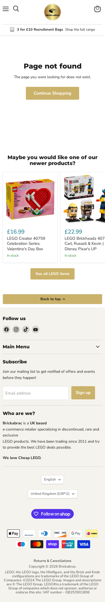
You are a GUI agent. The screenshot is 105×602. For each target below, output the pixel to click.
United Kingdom (50, 493)
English (50, 479)
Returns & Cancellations (52, 560)
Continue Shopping (52, 93)
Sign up (83, 393)
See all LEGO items (52, 273)
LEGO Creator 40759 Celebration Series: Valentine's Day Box (26, 244)
